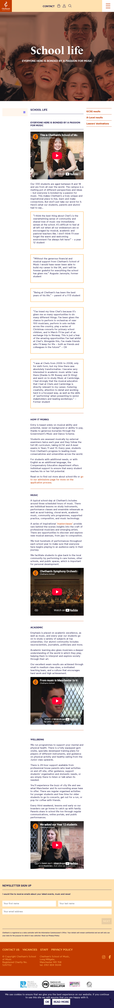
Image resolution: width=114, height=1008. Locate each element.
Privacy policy (62, 949)
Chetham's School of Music (6, 6)
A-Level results (94, 117)
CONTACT (49, 6)
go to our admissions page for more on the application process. (56, 479)
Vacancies (29, 949)
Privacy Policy (54, 936)
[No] (110, 999)
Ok (47, 1002)
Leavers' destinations (97, 123)
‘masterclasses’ (65, 523)
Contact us (10, 949)
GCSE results (93, 111)
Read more (61, 1002)
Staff (44, 949)
